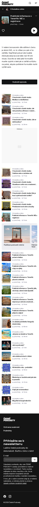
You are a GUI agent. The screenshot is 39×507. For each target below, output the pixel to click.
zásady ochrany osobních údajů (14, 483)
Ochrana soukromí (11, 427)
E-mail (6, 456)
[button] (30, 3)
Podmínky (7, 431)
